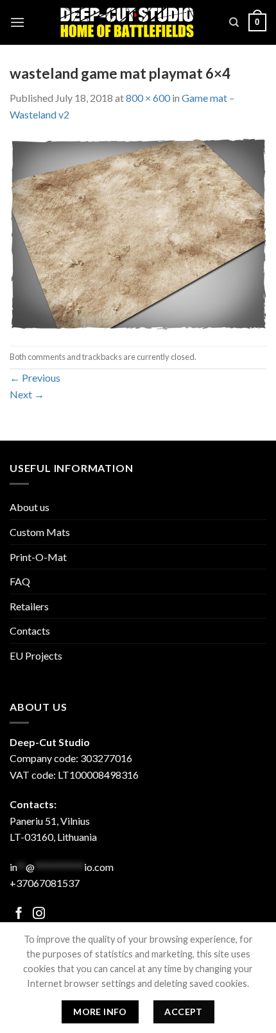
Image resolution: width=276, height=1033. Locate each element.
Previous (35, 377)
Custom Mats (40, 532)
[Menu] (17, 22)
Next (27, 394)
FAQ (20, 581)
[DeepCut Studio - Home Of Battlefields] (127, 22)
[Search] (234, 22)
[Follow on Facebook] (19, 914)
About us (29, 507)
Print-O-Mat (38, 557)
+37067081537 (45, 883)
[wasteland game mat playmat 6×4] (138, 233)
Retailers (29, 606)
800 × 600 (148, 98)
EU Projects (36, 655)
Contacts (30, 630)
